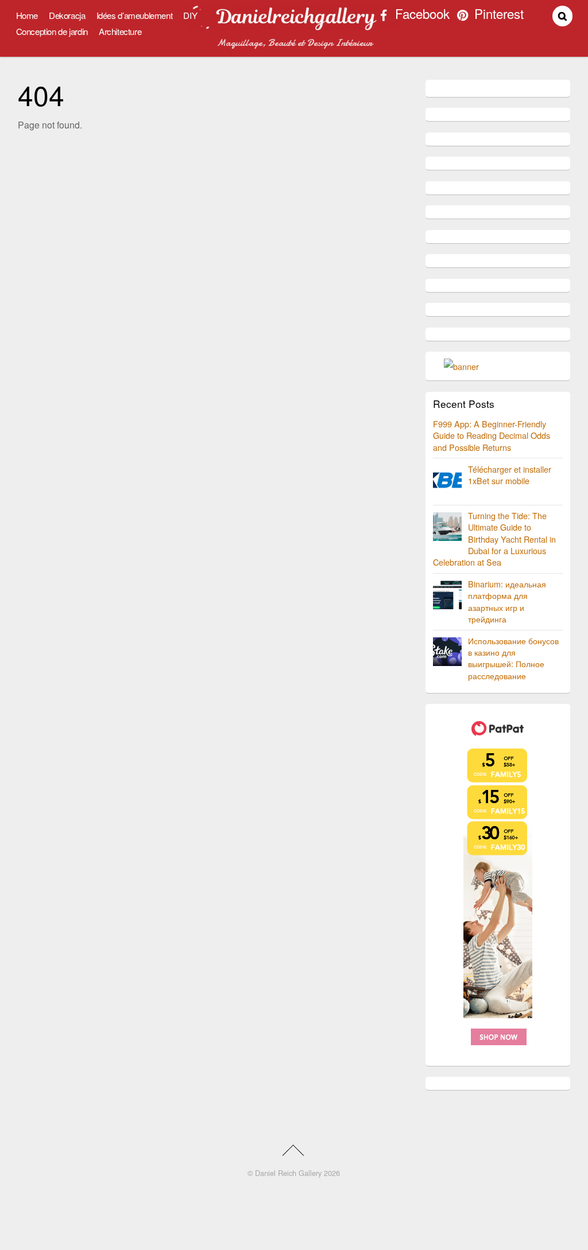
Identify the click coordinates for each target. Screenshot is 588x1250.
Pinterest (497, 14)
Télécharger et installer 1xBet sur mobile (509, 474)
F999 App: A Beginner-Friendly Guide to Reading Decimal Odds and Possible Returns (491, 435)
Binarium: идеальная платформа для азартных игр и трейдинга (507, 601)
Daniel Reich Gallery (288, 1172)
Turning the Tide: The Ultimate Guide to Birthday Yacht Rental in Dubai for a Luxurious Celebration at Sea (494, 538)
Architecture (120, 31)
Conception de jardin (52, 31)
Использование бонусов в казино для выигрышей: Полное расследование (513, 657)
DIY (190, 15)
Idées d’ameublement (134, 15)
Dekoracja (67, 15)
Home (27, 15)
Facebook (421, 14)
